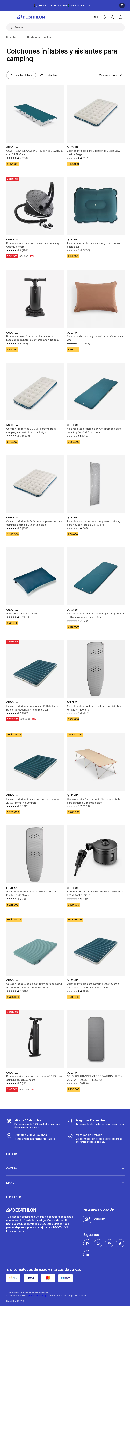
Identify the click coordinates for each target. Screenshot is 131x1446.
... (22, 37)
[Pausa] (122, 5)
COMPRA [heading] (11, 1154)
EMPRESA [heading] (11, 1140)
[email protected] (37, 1281)
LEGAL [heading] (10, 1168)
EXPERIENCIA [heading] (13, 1182)
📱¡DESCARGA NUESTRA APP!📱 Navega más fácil (62, 5)
